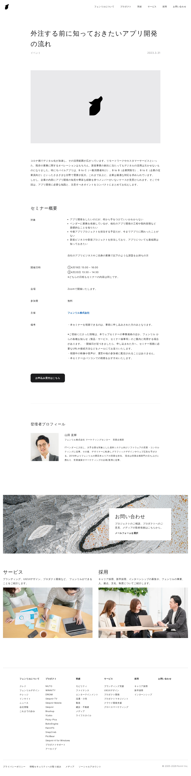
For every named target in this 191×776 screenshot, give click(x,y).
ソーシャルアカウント (90, 766)
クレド (23, 686)
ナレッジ (24, 694)
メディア (80, 711)
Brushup (50, 711)
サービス (152, 6)
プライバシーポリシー (14, 766)
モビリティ (81, 686)
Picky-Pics (51, 719)
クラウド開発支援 (113, 703)
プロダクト (125, 6)
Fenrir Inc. (7, 6)
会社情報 (24, 707)
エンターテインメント (87, 694)
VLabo (49, 715)
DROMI (49, 694)
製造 (78, 703)
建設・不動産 (82, 707)
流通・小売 (81, 698)
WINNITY (51, 690)
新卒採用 (138, 690)
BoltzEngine (52, 723)
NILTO (49, 686)
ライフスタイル (83, 715)
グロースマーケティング (116, 707)
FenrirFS (50, 728)
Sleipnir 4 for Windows (58, 740)
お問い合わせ (179, 6)
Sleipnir (50, 707)
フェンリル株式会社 (79, 312)
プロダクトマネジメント (116, 698)
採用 (164, 6)
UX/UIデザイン (111, 690)
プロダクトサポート (56, 744)
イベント (36, 52)
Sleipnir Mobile (54, 703)
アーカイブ (51, 749)
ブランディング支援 (114, 686)
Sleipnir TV (51, 698)
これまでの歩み (27, 711)
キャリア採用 (141, 686)
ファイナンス (82, 690)
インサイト (25, 698)
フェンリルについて (104, 6)
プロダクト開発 (112, 694)
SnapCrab (51, 732)
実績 (139, 6)
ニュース (24, 703)
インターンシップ (143, 694)
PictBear (50, 736)
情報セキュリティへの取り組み (45, 766)
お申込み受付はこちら (47, 377)
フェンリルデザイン (30, 690)
